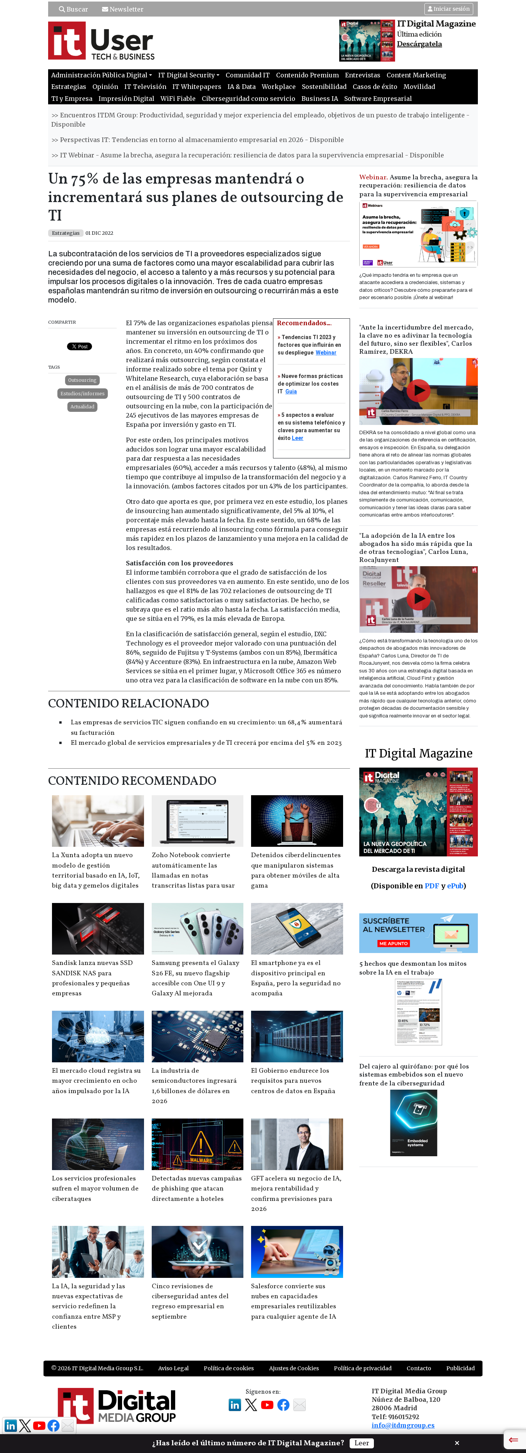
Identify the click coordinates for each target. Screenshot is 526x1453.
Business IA (320, 98)
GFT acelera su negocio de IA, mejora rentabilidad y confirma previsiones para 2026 (296, 1194)
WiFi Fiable (178, 98)
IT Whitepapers (197, 86)
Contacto (419, 1368)
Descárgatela (419, 44)
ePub (455, 885)
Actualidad (82, 407)
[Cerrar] (457, 1442)
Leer (297, 438)
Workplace (279, 86)
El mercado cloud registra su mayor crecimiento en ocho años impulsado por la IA (96, 1081)
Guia (291, 391)
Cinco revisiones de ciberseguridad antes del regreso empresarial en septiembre (190, 1302)
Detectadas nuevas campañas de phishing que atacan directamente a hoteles (197, 1189)
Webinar (326, 352)
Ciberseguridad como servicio (248, 98)
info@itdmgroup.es (403, 1425)
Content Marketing (416, 75)
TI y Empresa (71, 98)
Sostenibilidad (324, 86)
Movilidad (419, 86)
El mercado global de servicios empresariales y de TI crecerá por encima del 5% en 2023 (206, 743)
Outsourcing (82, 380)
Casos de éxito (375, 86)
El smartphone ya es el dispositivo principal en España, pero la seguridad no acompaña (296, 978)
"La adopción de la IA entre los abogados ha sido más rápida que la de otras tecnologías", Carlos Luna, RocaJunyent (415, 548)
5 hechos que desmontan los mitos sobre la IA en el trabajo (413, 968)
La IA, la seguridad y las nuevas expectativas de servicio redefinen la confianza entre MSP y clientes (88, 1307)
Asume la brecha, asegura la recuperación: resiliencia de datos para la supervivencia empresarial (418, 186)
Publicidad (460, 1368)
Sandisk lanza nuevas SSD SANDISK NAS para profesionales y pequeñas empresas (92, 978)
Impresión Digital (126, 98)
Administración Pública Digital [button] (99, 75)
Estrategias (68, 86)
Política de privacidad (363, 1368)
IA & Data (242, 86)
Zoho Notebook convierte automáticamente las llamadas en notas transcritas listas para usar (193, 871)
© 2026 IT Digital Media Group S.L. (97, 1368)
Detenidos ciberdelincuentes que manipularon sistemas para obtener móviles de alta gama (296, 871)
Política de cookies (229, 1368)
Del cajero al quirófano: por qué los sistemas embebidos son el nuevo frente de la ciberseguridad (414, 1075)
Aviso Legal (173, 1368)
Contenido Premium (307, 75)
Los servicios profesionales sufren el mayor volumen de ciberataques (95, 1189)
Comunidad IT (248, 75)
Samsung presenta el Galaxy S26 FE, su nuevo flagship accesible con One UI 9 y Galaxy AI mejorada (195, 978)
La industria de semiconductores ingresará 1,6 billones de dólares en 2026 (194, 1086)
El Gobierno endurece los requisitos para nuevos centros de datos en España (293, 1081)
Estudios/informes (82, 393)
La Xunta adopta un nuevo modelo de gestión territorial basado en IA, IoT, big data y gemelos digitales (96, 871)
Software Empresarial (378, 98)
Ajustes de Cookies (294, 1368)
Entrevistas (362, 75)
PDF (432, 885)
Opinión (105, 86)
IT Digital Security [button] (186, 75)
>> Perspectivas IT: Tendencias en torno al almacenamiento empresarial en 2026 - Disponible (197, 140)
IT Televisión (145, 86)
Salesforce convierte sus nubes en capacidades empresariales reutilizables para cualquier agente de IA (293, 1302)
